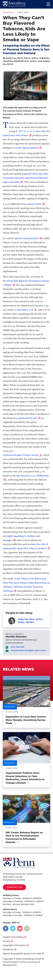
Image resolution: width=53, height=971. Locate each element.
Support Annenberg (13, 937)
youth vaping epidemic (27, 147)
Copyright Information (14, 945)
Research (8, 12)
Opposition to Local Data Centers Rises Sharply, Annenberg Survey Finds (26, 720)
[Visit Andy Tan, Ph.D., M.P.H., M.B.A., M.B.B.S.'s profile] (11, 620)
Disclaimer (8, 949)
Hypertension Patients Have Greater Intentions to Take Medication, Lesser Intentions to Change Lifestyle (25, 778)
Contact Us (14, 887)
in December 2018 (23, 309)
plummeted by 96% (28, 418)
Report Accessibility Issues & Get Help (22, 953)
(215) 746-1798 (17, 647)
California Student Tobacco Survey (21, 455)
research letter (34, 204)
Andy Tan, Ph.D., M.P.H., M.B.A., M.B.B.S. (30, 621)
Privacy (6, 941)
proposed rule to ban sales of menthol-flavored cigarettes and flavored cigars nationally (25, 178)
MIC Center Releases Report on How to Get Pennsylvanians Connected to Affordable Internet (24, 837)
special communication (27, 238)
